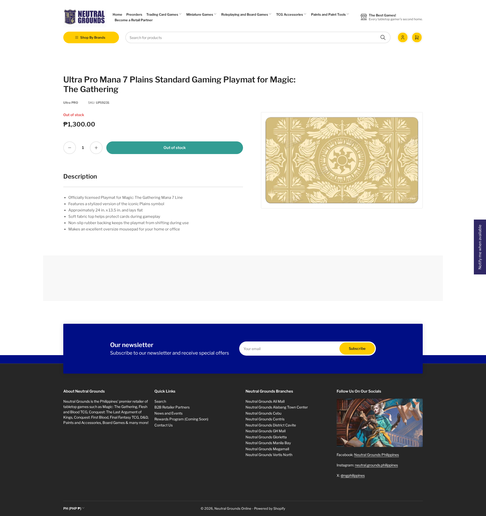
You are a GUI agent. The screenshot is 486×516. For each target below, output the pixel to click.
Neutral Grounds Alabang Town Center (277, 407)
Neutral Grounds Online (232, 508)
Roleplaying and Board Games (244, 14)
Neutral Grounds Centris (265, 419)
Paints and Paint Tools (328, 14)
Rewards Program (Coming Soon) (181, 419)
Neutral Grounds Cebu (263, 413)
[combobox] (258, 37)
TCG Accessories (289, 14)
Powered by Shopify (269, 508)
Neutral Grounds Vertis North (269, 455)
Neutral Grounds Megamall (267, 449)
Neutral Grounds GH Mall (266, 431)
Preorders (134, 14)
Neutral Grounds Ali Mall (265, 401)
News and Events (168, 413)
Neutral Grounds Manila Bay (268, 443)
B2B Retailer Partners (172, 407)
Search (160, 401)
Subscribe (357, 348)
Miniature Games (199, 14)
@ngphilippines (353, 475)
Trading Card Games (162, 14)
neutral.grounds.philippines (376, 465)
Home (117, 14)
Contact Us (163, 425)
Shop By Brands (92, 37)
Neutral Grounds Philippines (376, 455)
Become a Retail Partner (134, 20)
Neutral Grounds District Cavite (271, 425)
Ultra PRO (70, 102)
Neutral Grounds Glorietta (266, 437)
